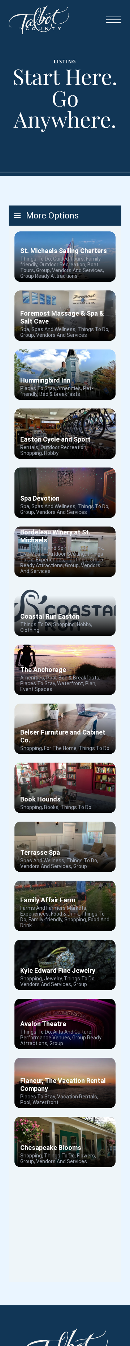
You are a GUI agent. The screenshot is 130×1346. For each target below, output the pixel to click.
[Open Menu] (113, 20)
